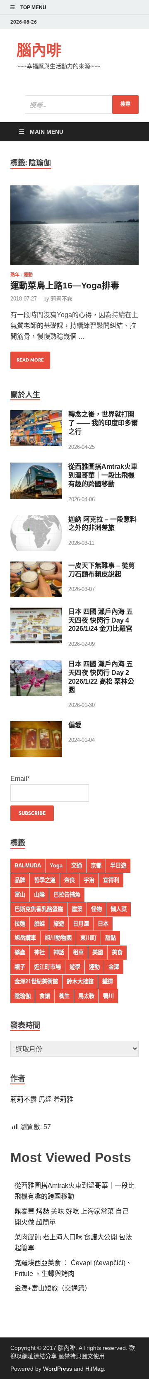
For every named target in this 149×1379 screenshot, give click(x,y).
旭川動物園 (58, 938)
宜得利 (111, 880)
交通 (76, 865)
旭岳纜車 (25, 938)
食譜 (44, 996)
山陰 (39, 894)
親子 (19, 967)
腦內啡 (39, 50)
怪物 (96, 909)
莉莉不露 (61, 299)
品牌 (19, 880)
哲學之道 (44, 880)
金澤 (113, 967)
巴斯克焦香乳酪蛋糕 (38, 909)
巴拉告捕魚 (66, 894)
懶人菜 (119, 909)
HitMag (94, 1368)
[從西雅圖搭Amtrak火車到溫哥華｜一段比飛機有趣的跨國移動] (36, 467)
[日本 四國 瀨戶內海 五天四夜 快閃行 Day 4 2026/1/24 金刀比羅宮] (36, 612)
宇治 (89, 880)
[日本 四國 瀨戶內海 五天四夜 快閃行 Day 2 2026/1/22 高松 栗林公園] (36, 665)
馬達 (45, 1099)
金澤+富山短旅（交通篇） (52, 1288)
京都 (96, 865)
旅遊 (58, 924)
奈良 (69, 880)
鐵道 (107, 981)
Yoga (56, 865)
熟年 (14, 275)
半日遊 (118, 865)
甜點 (110, 938)
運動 (28, 275)
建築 (77, 909)
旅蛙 (39, 924)
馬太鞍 (86, 996)
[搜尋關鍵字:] (82, 104)
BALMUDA (27, 865)
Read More (27, 357)
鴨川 (108, 996)
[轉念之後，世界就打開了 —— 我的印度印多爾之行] (36, 415)
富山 (19, 894)
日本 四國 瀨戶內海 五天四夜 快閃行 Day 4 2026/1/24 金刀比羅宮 (100, 620)
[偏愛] (36, 726)
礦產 (19, 952)
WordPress (57, 1368)
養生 (64, 996)
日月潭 (81, 924)
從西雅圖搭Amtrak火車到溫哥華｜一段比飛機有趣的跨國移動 (102, 475)
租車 (78, 952)
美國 (97, 952)
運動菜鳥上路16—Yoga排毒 (64, 285)
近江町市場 (47, 967)
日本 (103, 924)
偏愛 (75, 725)
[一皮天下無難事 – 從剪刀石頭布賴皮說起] (36, 566)
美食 (117, 952)
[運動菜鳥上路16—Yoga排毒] (74, 225)
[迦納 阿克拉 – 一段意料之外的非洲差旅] (36, 520)
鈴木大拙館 (80, 981)
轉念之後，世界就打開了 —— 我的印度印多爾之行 (103, 423)
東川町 (88, 938)
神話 (58, 952)
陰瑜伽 (22, 996)
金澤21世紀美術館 (36, 981)
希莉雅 (63, 1099)
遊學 (75, 967)
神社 (39, 952)
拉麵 (19, 924)
